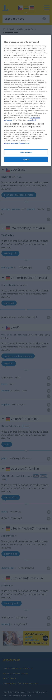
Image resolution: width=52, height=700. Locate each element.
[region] (26, 100)
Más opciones (26, 152)
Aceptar (26, 159)
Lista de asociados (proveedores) (17, 143)
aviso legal (32, 120)
